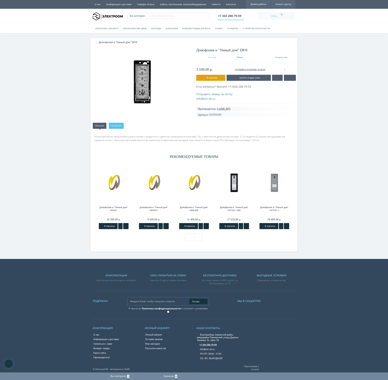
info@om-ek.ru (205, 98)
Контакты (231, 4)
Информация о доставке (119, 4)
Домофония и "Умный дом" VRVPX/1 (154, 209)
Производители (101, 357)
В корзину (109, 226)
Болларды (156, 29)
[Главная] (94, 42)
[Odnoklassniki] (275, 300)
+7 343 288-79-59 (208, 345)
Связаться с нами (102, 343)
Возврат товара (101, 348)
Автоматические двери (135, 29)
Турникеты (232, 29)
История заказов (154, 339)
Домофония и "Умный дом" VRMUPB (194, 209)
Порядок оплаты (145, 4)
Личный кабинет (153, 334)
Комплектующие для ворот (196, 29)
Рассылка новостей (155, 348)
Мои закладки (152, 343)
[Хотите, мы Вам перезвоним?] (8, 363)
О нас (98, 4)
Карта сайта (99, 353)
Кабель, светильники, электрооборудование (183, 4)
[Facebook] (267, 300)
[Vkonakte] (271, 300)
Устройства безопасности (256, 29)
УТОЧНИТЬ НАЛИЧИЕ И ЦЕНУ (250, 70)
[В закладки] (120, 226)
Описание (99, 126)
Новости (216, 4)
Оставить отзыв (281, 57)
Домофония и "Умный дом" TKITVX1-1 (274, 209)
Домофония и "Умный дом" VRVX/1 (113, 209)
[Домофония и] (142, 83)
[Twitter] (280, 300)
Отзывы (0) (116, 126)
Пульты (218, 29)
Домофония (172, 29)
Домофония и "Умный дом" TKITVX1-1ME (234, 209)
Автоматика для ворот (107, 29)
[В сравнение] (126, 226)
